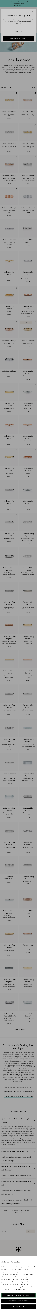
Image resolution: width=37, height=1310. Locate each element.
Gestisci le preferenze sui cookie (18, 1295)
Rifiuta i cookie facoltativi (18, 1301)
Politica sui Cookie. (19, 1289)
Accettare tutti (18, 1306)
